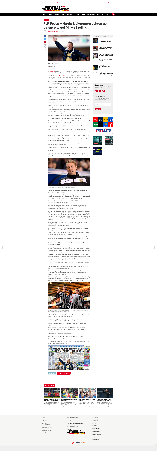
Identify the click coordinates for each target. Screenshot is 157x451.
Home (44, 14)
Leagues (57, 14)
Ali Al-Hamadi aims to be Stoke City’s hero (105, 60)
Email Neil (69, 429)
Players (83, 14)
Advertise (49, 2)
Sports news (94, 433)
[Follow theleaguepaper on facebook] (108, 2)
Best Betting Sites (95, 439)
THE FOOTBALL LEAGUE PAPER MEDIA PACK (75, 423)
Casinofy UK (63, 2)
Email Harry (44, 432)
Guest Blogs (56, 2)
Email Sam (43, 429)
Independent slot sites (96, 431)
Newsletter (100, 14)
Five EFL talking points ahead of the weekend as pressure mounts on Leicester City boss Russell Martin (106, 55)
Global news (94, 437)
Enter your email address (101, 101)
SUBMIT (98, 109)
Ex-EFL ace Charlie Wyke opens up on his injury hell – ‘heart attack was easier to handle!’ (52, 400)
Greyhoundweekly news (96, 434)
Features (50, 14)
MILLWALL (52, 71)
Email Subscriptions (95, 419)
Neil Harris (61, 75)
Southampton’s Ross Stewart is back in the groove (69, 400)
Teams (77, 14)
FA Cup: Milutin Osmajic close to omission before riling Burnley (106, 74)
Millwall (60, 373)
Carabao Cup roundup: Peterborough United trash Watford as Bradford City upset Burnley (105, 40)
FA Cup (62, 14)
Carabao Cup (70, 14)
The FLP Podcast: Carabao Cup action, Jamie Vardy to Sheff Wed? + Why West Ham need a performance (105, 48)
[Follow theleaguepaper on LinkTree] (112, 2)
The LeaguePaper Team (53, 31)
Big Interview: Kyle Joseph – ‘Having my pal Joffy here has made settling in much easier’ (105, 67)
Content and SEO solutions (97, 436)
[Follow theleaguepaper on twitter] (110, 2)
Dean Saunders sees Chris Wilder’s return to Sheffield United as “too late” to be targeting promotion (104, 400)
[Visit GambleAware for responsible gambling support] (80, 442)
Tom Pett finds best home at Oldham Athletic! (87, 400)
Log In (106, 14)
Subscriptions (91, 14)
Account (43, 2)
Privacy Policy (95, 425)
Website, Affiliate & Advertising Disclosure (99, 426)
